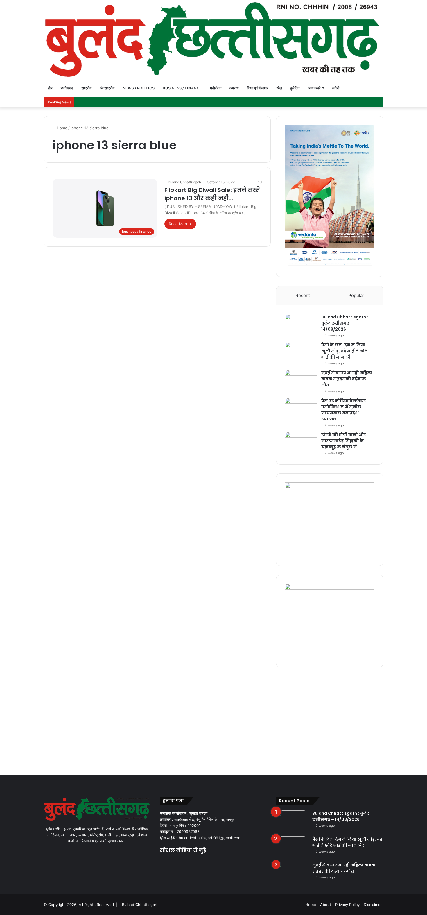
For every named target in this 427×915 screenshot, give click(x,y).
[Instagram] (184, 861)
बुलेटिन (294, 88)
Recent (302, 295)
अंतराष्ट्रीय (107, 88)
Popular (356, 295)
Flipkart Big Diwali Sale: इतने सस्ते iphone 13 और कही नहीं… (212, 194)
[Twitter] (170, 861)
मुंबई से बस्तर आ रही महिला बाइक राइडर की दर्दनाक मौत (346, 379)
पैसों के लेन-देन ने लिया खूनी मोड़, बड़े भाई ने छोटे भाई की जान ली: (344, 351)
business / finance (182, 88)
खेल (279, 88)
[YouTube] (177, 861)
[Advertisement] (213, 719)
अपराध (234, 88)
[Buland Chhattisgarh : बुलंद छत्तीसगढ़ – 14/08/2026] (301, 325)
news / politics (139, 88)
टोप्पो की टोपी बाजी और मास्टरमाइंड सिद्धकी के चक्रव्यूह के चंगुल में (343, 441)
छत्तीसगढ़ (67, 88)
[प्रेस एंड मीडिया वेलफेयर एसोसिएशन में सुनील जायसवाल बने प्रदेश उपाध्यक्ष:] (301, 409)
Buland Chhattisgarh (184, 182)
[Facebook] (163, 861)
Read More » (180, 223)
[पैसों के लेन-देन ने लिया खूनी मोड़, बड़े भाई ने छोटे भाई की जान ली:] (301, 353)
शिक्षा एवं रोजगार (257, 88)
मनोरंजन (215, 88)
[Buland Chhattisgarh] (213, 39)
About (325, 904)
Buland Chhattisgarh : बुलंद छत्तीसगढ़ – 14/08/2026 (344, 323)
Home (61, 128)
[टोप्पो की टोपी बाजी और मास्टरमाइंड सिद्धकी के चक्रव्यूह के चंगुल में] (301, 443)
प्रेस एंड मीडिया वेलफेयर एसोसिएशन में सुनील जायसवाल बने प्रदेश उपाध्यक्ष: (343, 410)
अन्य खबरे (314, 88)
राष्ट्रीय (86, 88)
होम (50, 88)
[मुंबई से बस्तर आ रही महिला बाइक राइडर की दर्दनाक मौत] (301, 381)
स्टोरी (335, 88)
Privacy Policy (347, 904)
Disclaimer (373, 904)
